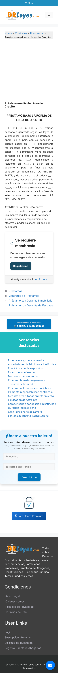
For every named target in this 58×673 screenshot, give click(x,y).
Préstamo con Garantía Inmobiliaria (30, 300)
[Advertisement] (29, 72)
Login (8, 632)
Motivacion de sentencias (23, 376)
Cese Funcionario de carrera (25, 412)
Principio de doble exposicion (25, 368)
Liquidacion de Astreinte (22, 400)
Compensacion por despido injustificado (32, 404)
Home (8, 33)
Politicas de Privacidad (19, 606)
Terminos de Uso (16, 612)
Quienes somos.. (15, 601)
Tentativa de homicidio (21, 384)
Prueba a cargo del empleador (26, 360)
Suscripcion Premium (18, 637)
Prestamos (36, 33)
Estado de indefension (21, 372)
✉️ (50, 665)
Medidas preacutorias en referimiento (31, 396)
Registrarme (20, 266)
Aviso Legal (12, 596)
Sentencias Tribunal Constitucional (28, 415)
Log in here (40, 279)
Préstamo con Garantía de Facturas (31, 305)
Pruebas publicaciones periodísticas (29, 388)
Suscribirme (29, 477)
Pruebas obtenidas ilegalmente (26, 380)
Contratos (21, 33)
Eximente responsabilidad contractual (30, 392)
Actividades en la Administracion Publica (32, 364)
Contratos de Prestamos (24, 295)
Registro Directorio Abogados (23, 648)
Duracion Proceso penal (22, 407)
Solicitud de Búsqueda (19, 642)
